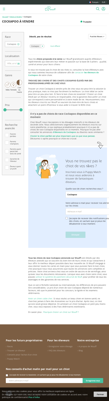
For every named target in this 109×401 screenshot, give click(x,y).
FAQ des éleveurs (57, 350)
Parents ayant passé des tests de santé (15, 151)
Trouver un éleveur (16, 350)
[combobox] (13, 44)
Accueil (5, 17)
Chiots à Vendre (16, 17)
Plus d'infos (34, 397)
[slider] (5, 109)
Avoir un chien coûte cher (40, 298)
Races (10, 346)
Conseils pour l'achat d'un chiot (22, 354)
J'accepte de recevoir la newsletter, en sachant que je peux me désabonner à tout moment (44, 375)
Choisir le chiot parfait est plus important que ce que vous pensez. (62, 136)
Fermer (100, 394)
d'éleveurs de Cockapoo (64, 132)
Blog (81, 350)
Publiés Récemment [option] (98, 36)
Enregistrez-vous (93, 380)
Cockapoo (35, 46)
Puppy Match (13, 358)
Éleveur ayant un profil (15, 167)
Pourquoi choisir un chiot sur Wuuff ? (61, 312)
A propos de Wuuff (88, 346)
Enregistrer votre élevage (61, 346)
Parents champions (14, 142)
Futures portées (13, 135)
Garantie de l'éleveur (14, 160)
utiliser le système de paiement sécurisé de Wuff (59, 277)
